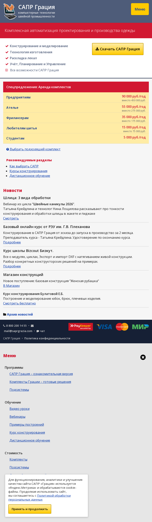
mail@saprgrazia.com (18, 331)
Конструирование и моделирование (39, 46)
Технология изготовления (31, 52)
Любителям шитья (76, 129)
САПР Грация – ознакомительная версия (41, 374)
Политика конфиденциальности (47, 338)
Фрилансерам (76, 119)
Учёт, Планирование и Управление (38, 64)
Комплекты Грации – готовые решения (40, 382)
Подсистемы (19, 389)
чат (42, 331)
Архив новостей (20, 314)
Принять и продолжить (30, 509)
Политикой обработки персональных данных (39, 497)
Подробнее (12, 242)
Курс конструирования (27, 432)
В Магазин (11, 285)
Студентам (76, 137)
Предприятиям (76, 98)
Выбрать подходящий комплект (35, 149)
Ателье (76, 108)
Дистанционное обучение (30, 176)
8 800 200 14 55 (16, 325)
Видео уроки (19, 409)
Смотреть (11, 218)
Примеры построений (27, 424)
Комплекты (18, 459)
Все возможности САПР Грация (34, 70)
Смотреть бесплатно (19, 303)
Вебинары (17, 416)
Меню (140, 9)
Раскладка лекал (23, 58)
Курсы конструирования (28, 171)
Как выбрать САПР (24, 166)
